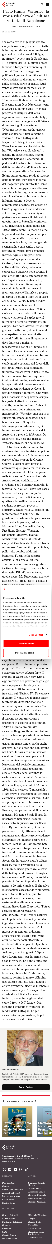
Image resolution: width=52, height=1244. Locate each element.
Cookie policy (8, 1199)
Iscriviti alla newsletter (12, 1189)
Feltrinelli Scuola (9, 1238)
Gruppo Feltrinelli (10, 1215)
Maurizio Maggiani (36, 1201)
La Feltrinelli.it (9, 1218)
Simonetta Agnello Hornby (36, 1183)
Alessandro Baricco (36, 1191)
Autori (32, 1176)
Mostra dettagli (36, 635)
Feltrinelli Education (37, 1215)
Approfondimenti (26, 26)
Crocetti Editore (9, 1235)
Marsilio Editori (35, 1221)
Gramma (6, 1225)
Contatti (6, 1186)
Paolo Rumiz (10, 1069)
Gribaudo (6, 1228)
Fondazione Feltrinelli (12, 1221)
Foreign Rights (8, 1202)
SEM (4, 1231)
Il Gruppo (8, 1208)
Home (14, 26)
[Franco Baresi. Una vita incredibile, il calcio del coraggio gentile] (17, 1122)
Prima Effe (33, 1225)
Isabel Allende (34, 1188)
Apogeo (31, 1218)
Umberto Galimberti (37, 1198)
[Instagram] (26, 1169)
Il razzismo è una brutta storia (36, 1233)
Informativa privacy (11, 1196)
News (38, 26)
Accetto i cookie (26, 643)
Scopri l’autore (26, 1087)
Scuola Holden (34, 1228)
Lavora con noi (35, 1237)
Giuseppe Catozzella (37, 1195)
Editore (7, 1176)
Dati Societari (8, 1182)
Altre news (17, 1101)
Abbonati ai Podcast (11, 1192)
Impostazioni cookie (24, 653)
